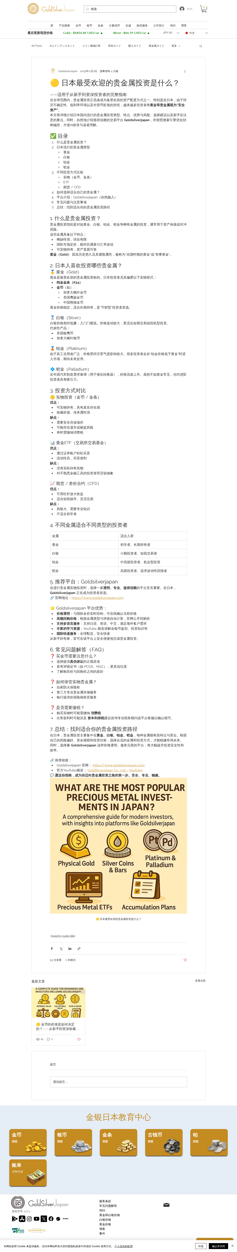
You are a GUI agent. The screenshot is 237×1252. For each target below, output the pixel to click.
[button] (204, 8)
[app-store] (22, 1219)
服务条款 (105, 1201)
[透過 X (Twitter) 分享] (61, 948)
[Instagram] (29, 1219)
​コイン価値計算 (91, 45)
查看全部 (200, 980)
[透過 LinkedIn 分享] (70, 948)
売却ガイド (114, 45)
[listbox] (171, 33)
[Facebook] (51, 1219)
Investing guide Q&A (63, 935)
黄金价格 (105, 1224)
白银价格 (105, 1220)
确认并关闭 (218, 1246)
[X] (44, 1219)
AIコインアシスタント (62, 45)
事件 (102, 1233)
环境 (200, 1246)
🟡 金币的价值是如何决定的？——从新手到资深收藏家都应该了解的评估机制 (57, 1026)
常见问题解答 (108, 1206)
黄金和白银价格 (109, 1215)
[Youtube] (36, 1219)
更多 (174, 45)
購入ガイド (134, 45)
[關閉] (232, 1246)
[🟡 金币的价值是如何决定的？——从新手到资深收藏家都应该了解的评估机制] (58, 1003)
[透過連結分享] (79, 948)
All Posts (36, 45)
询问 (102, 1210)
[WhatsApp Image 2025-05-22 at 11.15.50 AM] (65, 1219)
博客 (102, 1229)
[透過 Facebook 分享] (52, 948)
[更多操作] (185, 71)
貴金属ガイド (156, 45)
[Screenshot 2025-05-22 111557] (58, 1219)
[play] (15, 1219)
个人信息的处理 (123, 1246)
